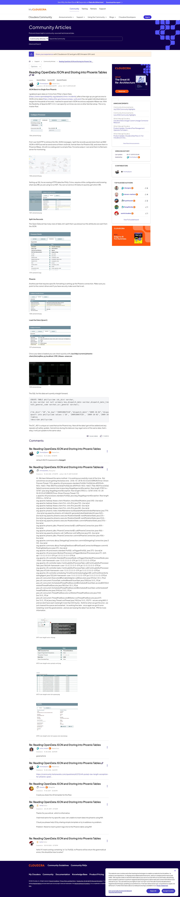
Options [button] (34, 66)
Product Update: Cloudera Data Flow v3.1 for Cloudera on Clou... (129, 137)
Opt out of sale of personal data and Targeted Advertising (120, 891)
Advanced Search (35, 44)
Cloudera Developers (127, 17)
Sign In (147, 17)
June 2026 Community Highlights (125, 115)
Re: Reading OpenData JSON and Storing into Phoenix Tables (65, 448)
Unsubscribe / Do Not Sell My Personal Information (89, 881)
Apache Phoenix (62, 80)
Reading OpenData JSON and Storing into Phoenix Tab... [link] (76, 61)
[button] (50, 123)
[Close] (175, 870)
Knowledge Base (79, 874)
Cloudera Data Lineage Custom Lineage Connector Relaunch (131, 121)
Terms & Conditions (54, 881)
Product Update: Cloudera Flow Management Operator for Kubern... (129, 129)
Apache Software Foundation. (82, 883)
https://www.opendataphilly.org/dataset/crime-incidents (53, 96)
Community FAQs (79, 865)
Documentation (63, 874)
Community (74, 9)
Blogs (111, 17)
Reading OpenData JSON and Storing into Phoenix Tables (68, 72)
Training (85, 9)
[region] (141, 882)
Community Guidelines (58, 865)
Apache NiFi (51, 80)
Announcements (65, 17)
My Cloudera (35, 874)
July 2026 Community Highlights (124, 109)
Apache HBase (41, 80)
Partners (93, 9)
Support (102, 9)
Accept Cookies (168, 891)
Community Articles (49, 61)
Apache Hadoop (37, 883)
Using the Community (96, 17)
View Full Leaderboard (131, 220)
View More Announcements (131, 143)
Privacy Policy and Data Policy (68, 881)
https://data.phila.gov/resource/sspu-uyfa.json (62, 99)
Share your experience (45, 54)
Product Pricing (96, 874)
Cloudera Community (40, 17)
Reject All (153, 891)
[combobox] (85, 39)
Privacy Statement (162, 885)
